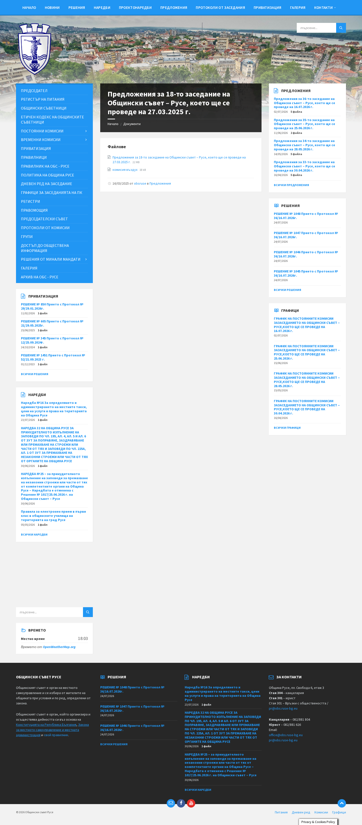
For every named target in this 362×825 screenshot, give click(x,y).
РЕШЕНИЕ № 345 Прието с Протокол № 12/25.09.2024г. (52, 340)
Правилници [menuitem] (34, 157)
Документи (132, 124)
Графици (339, 812)
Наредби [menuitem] (102, 7)
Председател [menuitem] (34, 90)
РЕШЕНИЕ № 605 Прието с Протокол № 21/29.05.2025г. (52, 323)
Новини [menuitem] (52, 7)
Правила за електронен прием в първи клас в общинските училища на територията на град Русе (53, 515)
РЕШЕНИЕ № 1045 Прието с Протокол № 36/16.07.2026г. (306, 273)
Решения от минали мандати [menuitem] (51, 259)
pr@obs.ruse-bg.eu (283, 708)
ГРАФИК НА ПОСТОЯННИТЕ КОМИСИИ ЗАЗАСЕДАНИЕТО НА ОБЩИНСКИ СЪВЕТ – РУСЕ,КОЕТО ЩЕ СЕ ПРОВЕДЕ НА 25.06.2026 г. (307, 352)
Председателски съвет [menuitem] (44, 218)
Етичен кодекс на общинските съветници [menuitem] (52, 119)
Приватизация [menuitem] (267, 7)
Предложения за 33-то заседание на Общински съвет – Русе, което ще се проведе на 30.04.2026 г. (304, 166)
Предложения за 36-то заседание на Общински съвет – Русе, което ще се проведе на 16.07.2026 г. (304, 102)
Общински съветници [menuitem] (43, 108)
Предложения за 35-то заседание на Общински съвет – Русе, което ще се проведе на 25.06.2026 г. (304, 124)
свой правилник (56, 735)
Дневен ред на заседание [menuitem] (46, 183)
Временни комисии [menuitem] (41, 139)
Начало (113, 124)
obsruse (140, 183)
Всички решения (34, 374)
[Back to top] (342, 803)
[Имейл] (171, 803)
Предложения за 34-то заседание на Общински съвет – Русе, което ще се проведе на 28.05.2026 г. (304, 145)
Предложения (160, 183)
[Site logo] (34, 73)
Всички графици (287, 427)
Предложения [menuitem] (173, 7)
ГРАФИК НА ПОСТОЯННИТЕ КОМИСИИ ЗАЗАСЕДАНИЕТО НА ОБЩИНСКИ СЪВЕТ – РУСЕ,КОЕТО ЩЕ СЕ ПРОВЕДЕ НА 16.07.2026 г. (307, 324)
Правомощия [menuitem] (34, 210)
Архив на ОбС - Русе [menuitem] (39, 276)
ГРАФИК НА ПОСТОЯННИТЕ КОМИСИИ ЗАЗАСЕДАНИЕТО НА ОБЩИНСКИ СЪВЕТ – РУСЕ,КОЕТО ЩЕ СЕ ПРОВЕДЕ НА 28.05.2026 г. (307, 379)
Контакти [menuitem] (323, 7)
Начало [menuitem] (29, 7)
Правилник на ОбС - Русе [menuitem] (45, 166)
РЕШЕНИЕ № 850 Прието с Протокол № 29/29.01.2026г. (52, 306)
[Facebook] (181, 803)
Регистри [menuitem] (30, 201)
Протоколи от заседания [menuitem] (220, 7)
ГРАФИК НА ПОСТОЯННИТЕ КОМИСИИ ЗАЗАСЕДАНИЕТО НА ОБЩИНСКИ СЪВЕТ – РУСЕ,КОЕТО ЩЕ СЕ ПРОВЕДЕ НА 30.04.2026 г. (307, 407)
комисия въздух (125, 169)
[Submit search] (341, 28)
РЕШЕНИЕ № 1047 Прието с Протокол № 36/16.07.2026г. (306, 235)
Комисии (321, 812)
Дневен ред (301, 812)
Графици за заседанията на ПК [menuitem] (51, 192)
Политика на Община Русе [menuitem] (47, 175)
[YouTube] (191, 803)
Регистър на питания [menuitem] (43, 99)
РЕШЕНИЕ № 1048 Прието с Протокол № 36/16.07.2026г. (306, 215)
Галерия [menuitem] (298, 7)
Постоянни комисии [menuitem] (42, 130)
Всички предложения (291, 185)
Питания (281, 812)
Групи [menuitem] (27, 236)
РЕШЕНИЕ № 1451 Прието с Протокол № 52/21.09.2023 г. (53, 357)
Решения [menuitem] (76, 7)
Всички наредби (34, 534)
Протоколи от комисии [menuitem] (45, 227)
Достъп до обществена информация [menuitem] (45, 248)
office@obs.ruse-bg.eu (286, 735)
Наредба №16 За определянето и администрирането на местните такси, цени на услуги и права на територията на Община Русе (54, 408)
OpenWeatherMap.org (59, 647)
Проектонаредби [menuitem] (135, 7)
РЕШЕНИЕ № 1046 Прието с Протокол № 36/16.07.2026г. (306, 254)
